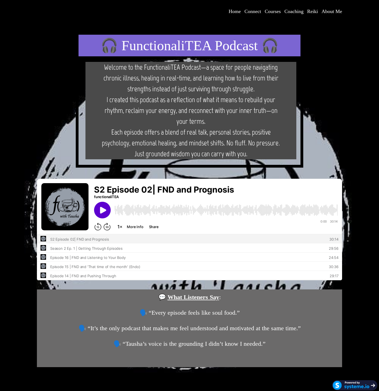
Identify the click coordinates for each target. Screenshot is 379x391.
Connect (252, 11)
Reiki (312, 11)
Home (235, 11)
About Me (332, 11)
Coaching (294, 11)
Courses (273, 11)
